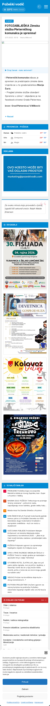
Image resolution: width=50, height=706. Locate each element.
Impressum (39, 702)
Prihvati (25, 682)
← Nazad (9, 116)
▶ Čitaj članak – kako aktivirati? (18, 70)
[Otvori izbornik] (46, 6)
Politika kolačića (13, 702)
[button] (46, 652)
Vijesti (9, 21)
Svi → (44, 600)
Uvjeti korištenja (27, 702)
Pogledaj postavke (25, 696)
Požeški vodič (13, 4)
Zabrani (25, 689)
